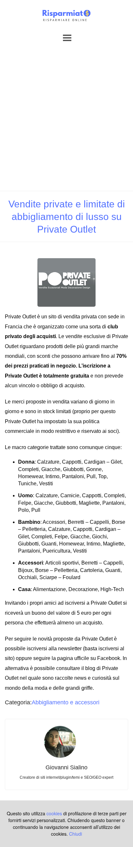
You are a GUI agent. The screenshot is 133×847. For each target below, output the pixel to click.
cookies (54, 813)
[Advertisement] (66, 121)
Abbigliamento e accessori (65, 702)
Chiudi (75, 833)
